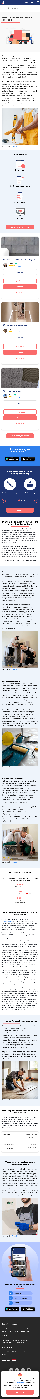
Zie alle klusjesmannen (20, 436)
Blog (3, 1352)
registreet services (19, 1328)
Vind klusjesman (18, 1342)
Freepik (14, 146)
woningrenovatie (7, 921)
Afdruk (8, 1352)
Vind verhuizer (6, 1342)
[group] (9, 486)
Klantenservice (17, 1352)
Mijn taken (4, 1331)
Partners (4, 1354)
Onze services (24, 1331)
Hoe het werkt (6, 1328)
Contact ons (28, 1352)
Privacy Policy (21, 1382)
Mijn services (31, 1328)
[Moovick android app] (12, 1309)
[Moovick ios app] (28, 1309)
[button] (3, 501)
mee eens (20, 1392)
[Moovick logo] (3, 3)
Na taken (20, 510)
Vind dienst (14, 1331)
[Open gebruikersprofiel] (5, 265)
